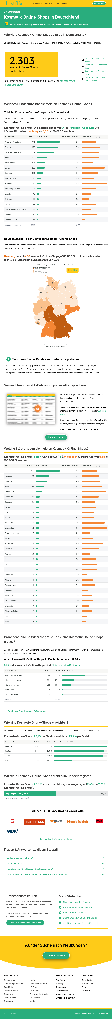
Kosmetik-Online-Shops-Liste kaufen (25, 922)
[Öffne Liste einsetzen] (53, 3)
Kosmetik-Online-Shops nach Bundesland (96, 60)
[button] (56, 711)
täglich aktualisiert (36, 24)
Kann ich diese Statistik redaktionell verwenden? (30, 868)
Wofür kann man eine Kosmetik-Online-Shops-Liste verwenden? (37, 874)
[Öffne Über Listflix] (68, 3)
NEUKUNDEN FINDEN (64, 975)
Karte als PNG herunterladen (55, 346)
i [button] (99, 137)
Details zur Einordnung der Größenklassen (28, 711)
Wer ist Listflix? (14, 863)
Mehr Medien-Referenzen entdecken (56, 839)
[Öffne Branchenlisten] (41, 3)
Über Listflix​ (88, 975)
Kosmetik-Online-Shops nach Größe (96, 72)
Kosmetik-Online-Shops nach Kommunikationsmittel (96, 79)
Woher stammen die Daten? (20, 857)
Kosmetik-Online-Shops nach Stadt (96, 66)
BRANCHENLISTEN (11, 975)
